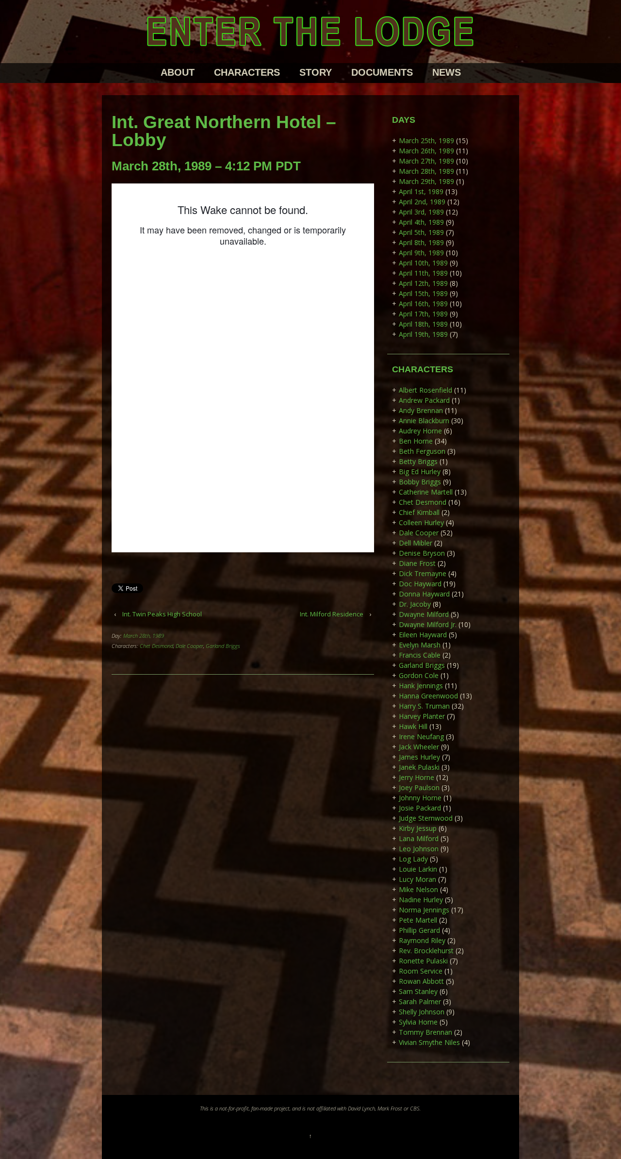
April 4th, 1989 (421, 222)
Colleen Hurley (421, 522)
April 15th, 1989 (423, 293)
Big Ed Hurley (420, 471)
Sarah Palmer (420, 1001)
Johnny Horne (420, 797)
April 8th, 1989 (421, 242)
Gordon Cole (419, 675)
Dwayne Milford (424, 614)
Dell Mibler (415, 542)
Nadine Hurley (421, 899)
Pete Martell (418, 920)
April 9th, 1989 (421, 252)
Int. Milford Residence (331, 614)
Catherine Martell (426, 492)
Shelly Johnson (421, 1011)
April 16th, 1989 (423, 303)
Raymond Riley (422, 940)
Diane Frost (417, 563)
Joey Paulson (419, 787)
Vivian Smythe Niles (429, 1042)
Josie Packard (420, 807)
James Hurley (419, 757)
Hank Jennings (421, 685)
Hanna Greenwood (428, 695)
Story (315, 72)
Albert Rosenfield (425, 390)
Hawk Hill (413, 726)
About (178, 72)
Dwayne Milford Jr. (428, 624)
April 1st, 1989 (421, 191)
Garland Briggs (223, 645)
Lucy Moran (417, 879)
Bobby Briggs (420, 481)
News (446, 72)
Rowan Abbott (421, 981)
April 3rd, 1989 (421, 211)
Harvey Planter (422, 716)
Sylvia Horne (418, 1022)
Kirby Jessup (418, 828)
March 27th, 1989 (426, 161)
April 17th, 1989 (423, 313)
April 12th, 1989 (423, 283)
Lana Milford (419, 838)
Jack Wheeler (419, 746)
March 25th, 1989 (426, 140)
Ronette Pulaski (423, 960)
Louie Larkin (418, 869)
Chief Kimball (419, 512)
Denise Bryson (422, 553)
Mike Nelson (418, 889)
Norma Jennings (424, 909)
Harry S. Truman (424, 706)
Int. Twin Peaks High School (162, 614)
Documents (382, 72)
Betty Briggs (418, 461)
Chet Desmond (156, 645)
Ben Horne (416, 441)
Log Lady (413, 858)
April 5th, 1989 (421, 232)
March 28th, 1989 (143, 635)
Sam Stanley (418, 991)
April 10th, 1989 (423, 262)
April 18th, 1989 (423, 324)
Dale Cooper (189, 645)
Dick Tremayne (422, 573)
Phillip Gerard (419, 930)
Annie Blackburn (424, 420)
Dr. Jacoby (415, 604)
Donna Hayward (424, 593)
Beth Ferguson (422, 451)
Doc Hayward (420, 583)
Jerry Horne (416, 777)
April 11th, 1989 (423, 273)
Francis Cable (420, 655)
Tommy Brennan (425, 1032)
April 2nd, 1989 (422, 201)
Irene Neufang (421, 736)
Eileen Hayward (423, 634)
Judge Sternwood (426, 818)
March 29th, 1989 (426, 181)
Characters (247, 72)
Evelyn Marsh (420, 644)
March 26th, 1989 (426, 150)
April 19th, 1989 (423, 334)
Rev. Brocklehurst (426, 950)
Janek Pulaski (419, 767)
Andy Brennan (421, 410)
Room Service (420, 971)
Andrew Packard (424, 400)
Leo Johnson (419, 848)
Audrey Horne (420, 430)
